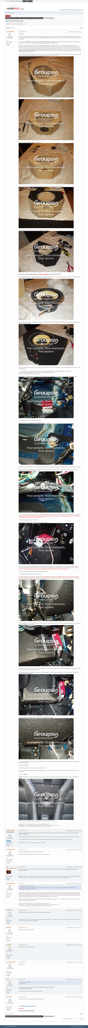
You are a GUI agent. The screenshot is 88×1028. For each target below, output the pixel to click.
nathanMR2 (11, 830)
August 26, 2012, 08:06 (22, 910)
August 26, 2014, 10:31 (22, 996)
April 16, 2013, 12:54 (22, 979)
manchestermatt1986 (11, 868)
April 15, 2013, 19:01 (22, 962)
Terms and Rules (76, 1026)
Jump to (64, 1018)
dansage (10, 910)
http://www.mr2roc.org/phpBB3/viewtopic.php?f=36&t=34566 (44, 43)
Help (72, 1026)
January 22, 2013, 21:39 (22, 927)
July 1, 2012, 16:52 (21, 883)
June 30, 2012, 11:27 (22, 849)
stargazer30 (11, 31)
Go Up (7, 1014)
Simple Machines (13, 1026)
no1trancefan (11, 962)
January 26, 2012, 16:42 (22, 31)
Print (81, 27)
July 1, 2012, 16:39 (21, 866)
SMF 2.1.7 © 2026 (7, 1026)
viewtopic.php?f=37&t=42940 (25, 988)
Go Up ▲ (82, 1026)
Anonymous (11, 849)
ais (8, 979)
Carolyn (40, 18)
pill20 (9, 927)
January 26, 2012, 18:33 (22, 830)
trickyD (10, 996)
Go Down (8, 27)
